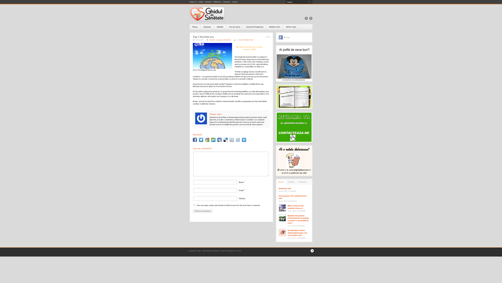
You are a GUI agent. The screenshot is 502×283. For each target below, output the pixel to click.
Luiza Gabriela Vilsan (246, 40)
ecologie (219, 40)
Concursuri (226, 2)
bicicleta (212, 40)
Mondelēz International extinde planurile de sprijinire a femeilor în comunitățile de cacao (298, 219)
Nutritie (220, 27)
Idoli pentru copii (285, 188)
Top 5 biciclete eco (203, 36)
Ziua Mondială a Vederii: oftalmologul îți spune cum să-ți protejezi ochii (297, 232)
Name (241, 182)
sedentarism (227, 40)
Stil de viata (291, 27)
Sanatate (207, 27)
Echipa (201, 2)
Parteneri (208, 2)
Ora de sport (234, 27)
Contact (234, 2)
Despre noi (193, 2)
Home (195, 27)
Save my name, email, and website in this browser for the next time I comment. (228, 205)
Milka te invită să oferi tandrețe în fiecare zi (296, 207)
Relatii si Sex (274, 27)
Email (241, 190)
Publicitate (217, 2)
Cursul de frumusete (254, 27)
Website (242, 198)
